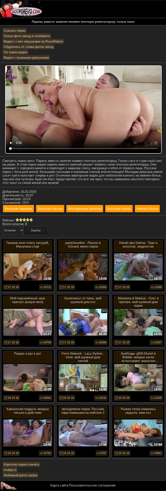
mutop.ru (10, 470)
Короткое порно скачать (21, 464)
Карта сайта (59, 485)
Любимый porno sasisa (20, 475)
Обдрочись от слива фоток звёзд (28, 47)
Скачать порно (15, 30)
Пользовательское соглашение (92, 485)
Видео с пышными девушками (26, 57)
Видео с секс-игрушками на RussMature (33, 41)
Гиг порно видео (15, 52)
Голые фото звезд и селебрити (27, 36)
